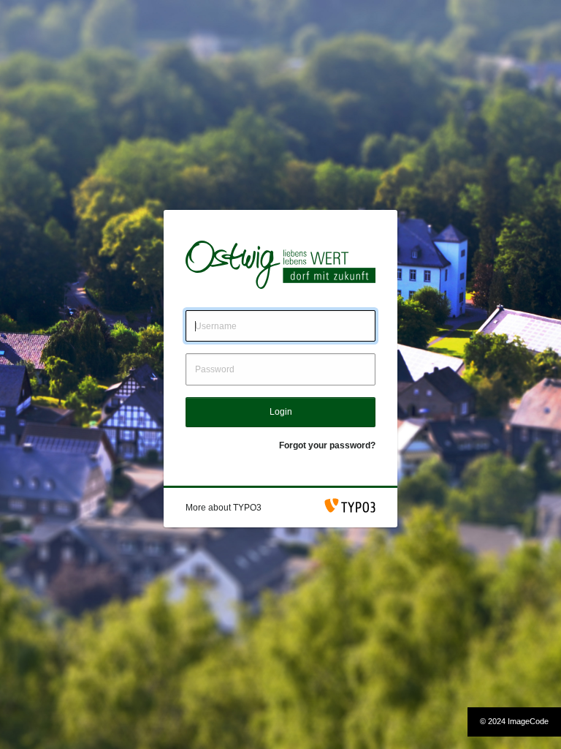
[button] (224, 508)
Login (281, 412)
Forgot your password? (327, 445)
